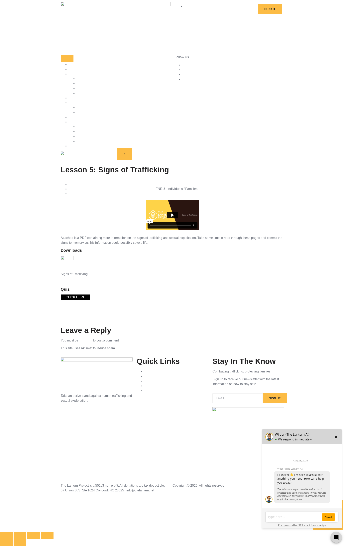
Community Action (89, 136)
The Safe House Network (94, 141)
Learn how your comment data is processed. (147, 348)
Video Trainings (80, 102)
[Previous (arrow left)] (6, 542)
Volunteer (83, 93)
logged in (85, 340)
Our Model (84, 126)
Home (73, 64)
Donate (82, 78)
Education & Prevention (93, 131)
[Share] (33, 535)
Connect (75, 117)
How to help (77, 74)
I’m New (82, 107)
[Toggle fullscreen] (20, 535)
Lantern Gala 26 (80, 146)
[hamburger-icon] (67, 58)
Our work (75, 122)
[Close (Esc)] (47, 535)
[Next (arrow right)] (20, 542)
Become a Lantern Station (95, 83)
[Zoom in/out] (6, 535)
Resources (76, 69)
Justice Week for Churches (96, 88)
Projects (74, 98)
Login (81, 112)
